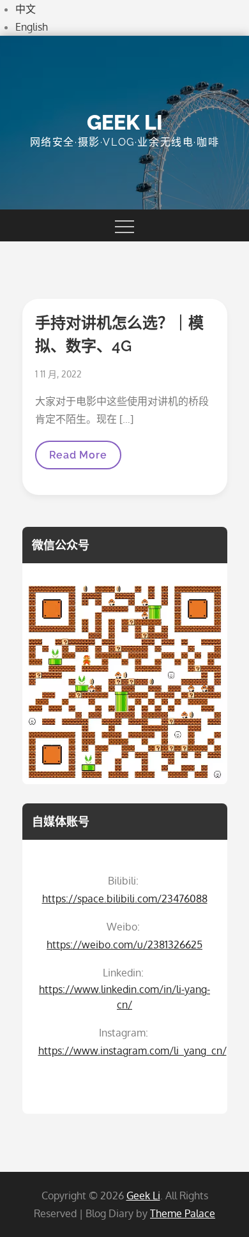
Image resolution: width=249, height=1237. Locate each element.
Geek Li (125, 122)
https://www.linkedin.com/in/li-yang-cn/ (124, 997)
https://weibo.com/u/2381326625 (124, 944)
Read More (78, 458)
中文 (25, 9)
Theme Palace (182, 1213)
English (31, 26)
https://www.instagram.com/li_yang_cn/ (132, 1050)
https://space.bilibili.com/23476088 (124, 898)
